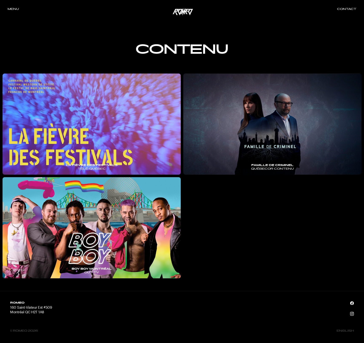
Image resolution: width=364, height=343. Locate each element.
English (345, 331)
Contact (346, 9)
